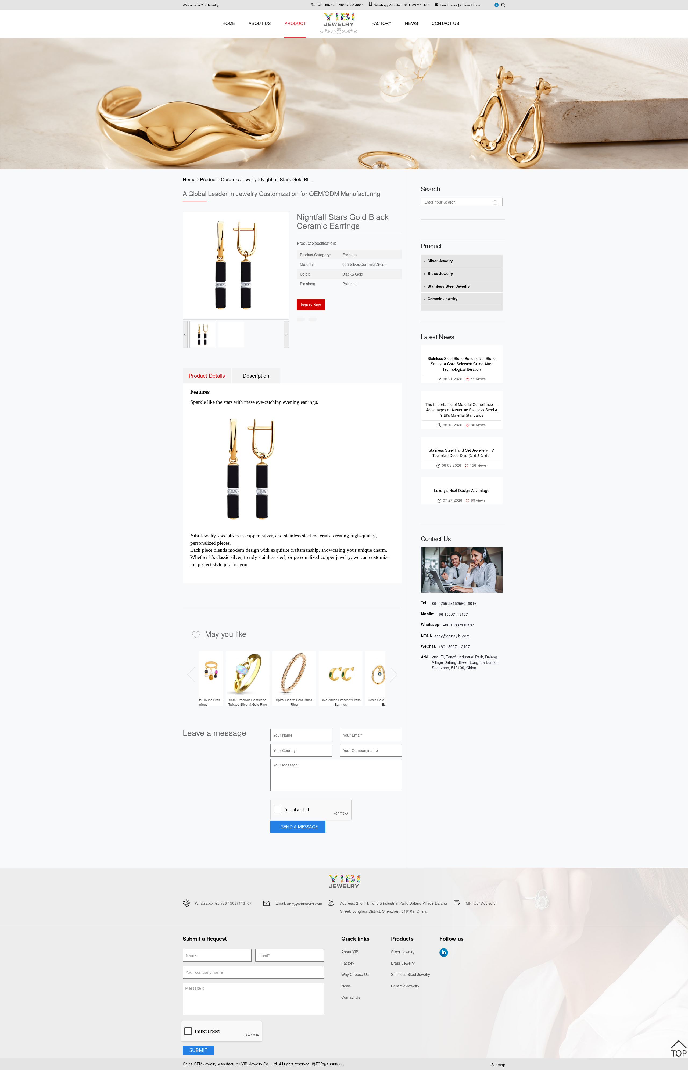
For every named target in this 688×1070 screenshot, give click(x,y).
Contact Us (445, 23)
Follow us (451, 938)
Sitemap (498, 1064)
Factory (382, 23)
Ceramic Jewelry (442, 298)
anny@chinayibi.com (465, 5)
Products (402, 938)
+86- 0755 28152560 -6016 (343, 5)
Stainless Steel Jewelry (449, 286)
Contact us (436, 538)
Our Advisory (485, 903)
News (411, 23)
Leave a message (214, 732)
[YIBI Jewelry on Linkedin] (496, 4)
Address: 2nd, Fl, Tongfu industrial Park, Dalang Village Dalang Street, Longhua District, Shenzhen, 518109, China (393, 907)
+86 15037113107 (415, 5)
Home (228, 23)
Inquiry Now (311, 304)
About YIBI (350, 951)
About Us (260, 23)
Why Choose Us (355, 974)
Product (295, 23)
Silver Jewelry (440, 260)
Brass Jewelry (440, 273)
